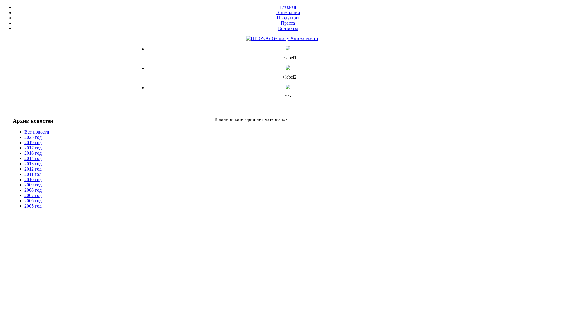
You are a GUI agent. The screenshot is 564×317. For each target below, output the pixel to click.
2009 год (33, 184)
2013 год (33, 163)
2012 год (33, 168)
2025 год (33, 137)
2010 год (33, 179)
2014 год (33, 158)
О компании (288, 12)
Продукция (288, 17)
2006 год (33, 200)
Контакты (288, 28)
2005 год (33, 205)
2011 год (32, 174)
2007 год (33, 195)
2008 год (33, 190)
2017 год (33, 147)
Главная (288, 7)
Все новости (36, 131)
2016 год (33, 153)
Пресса (288, 23)
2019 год (33, 142)
